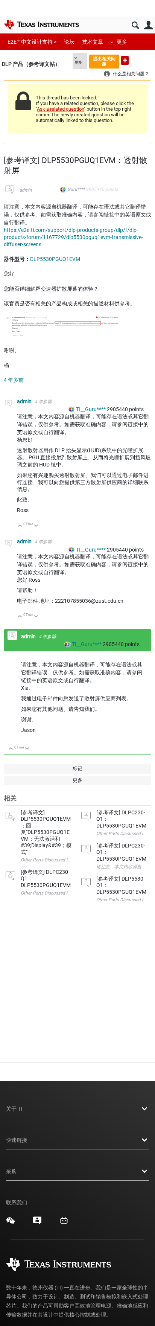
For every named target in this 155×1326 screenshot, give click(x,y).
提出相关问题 (104, 61)
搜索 (135, 25)
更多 (122, 42)
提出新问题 (125, 60)
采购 (11, 1171)
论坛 (69, 42)
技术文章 (92, 42)
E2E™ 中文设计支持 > (32, 42)
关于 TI (14, 1109)
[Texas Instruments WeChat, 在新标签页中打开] (10, 1223)
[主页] (41, 24)
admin (26, 190)
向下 (36, 526)
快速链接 (16, 1140)
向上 (20, 526)
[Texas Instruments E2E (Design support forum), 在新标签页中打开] (37, 1223)
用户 (148, 25)
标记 (77, 768)
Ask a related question (60, 109)
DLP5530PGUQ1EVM (55, 259)
